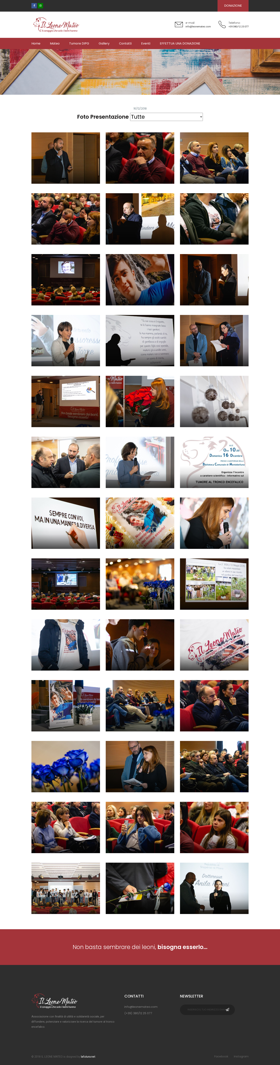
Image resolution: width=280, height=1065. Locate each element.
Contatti (125, 43)
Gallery (104, 43)
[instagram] (40, 5)
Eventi (145, 43)
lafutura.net (88, 1056)
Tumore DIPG (79, 43)
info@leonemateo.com (198, 26)
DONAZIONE (233, 5)
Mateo (55, 43)
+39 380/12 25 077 (239, 26)
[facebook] (34, 5)
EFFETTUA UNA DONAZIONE (180, 43)
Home (35, 43)
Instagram (241, 1056)
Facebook (221, 1056)
